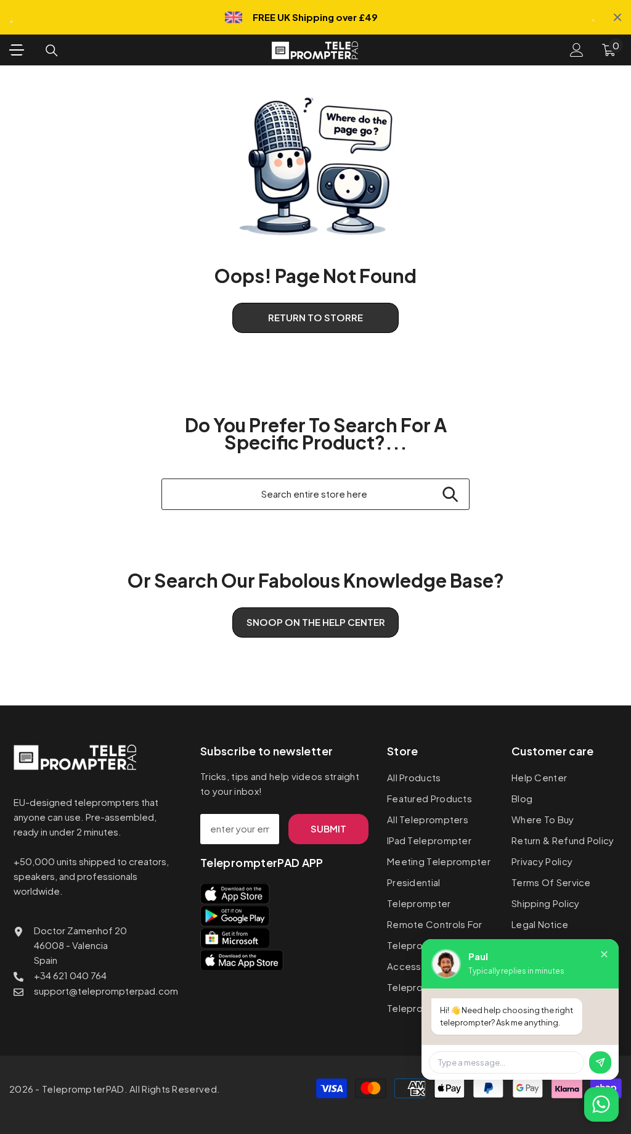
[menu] (16, 50)
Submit (328, 828)
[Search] (51, 50)
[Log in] (577, 50)
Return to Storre (315, 317)
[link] (315, 166)
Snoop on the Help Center (315, 622)
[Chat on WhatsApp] (601, 1104)
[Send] (600, 1062)
